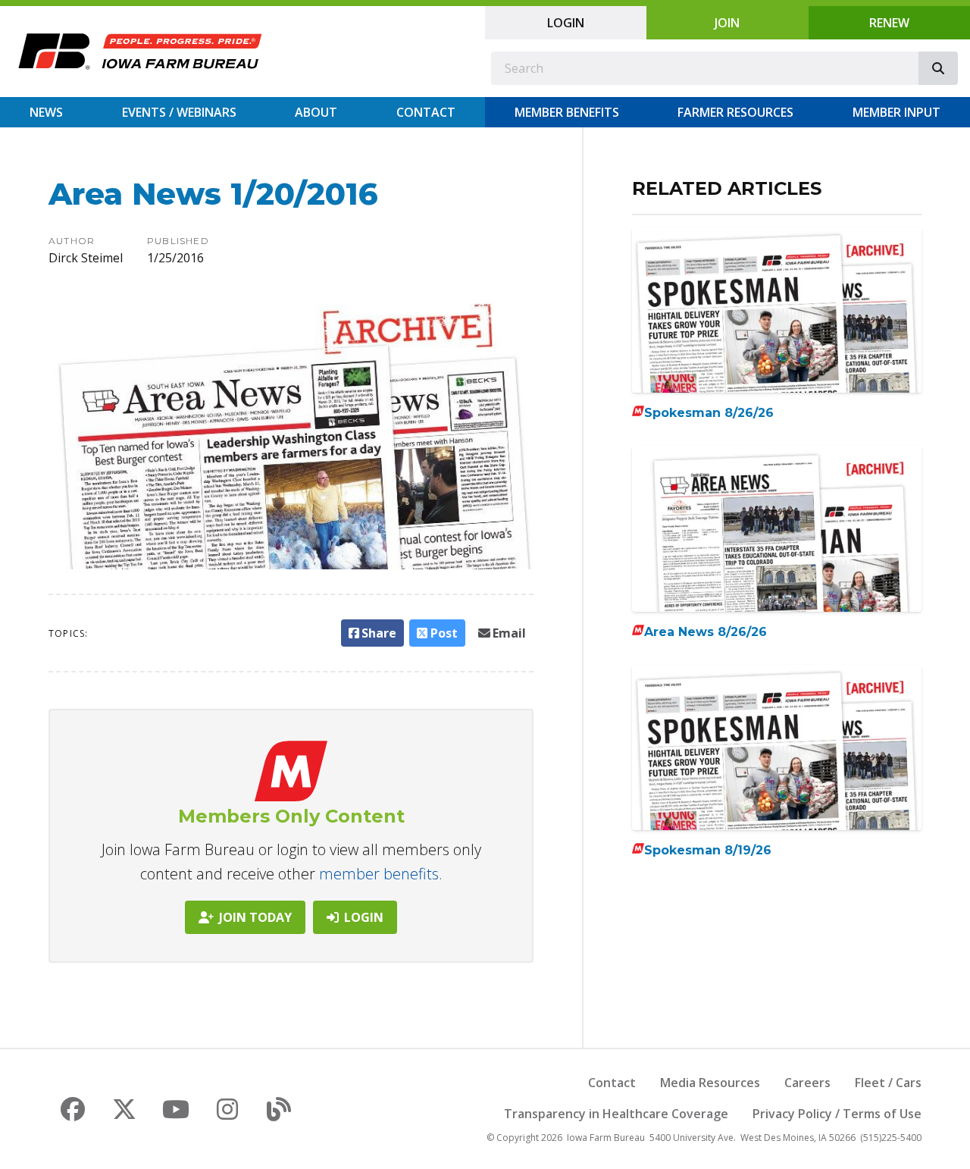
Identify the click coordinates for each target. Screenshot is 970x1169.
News (46, 112)
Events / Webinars (179, 112)
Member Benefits (567, 112)
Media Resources (710, 1082)
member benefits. (381, 873)
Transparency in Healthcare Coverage (616, 1113)
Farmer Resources (735, 112)
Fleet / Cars (888, 1082)
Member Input (896, 112)
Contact (425, 112)
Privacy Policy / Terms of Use (837, 1113)
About (316, 112)
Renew (889, 22)
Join (727, 22)
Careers (807, 1082)
